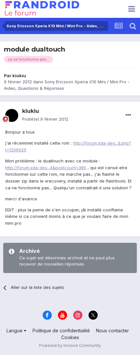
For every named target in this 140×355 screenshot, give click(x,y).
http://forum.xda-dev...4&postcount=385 (45, 167)
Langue (15, 330)
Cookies (70, 337)
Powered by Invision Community (70, 345)
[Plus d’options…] (128, 115)
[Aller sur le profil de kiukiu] (11, 115)
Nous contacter (112, 330)
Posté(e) (45, 119)
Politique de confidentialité (61, 330)
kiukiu (19, 75)
